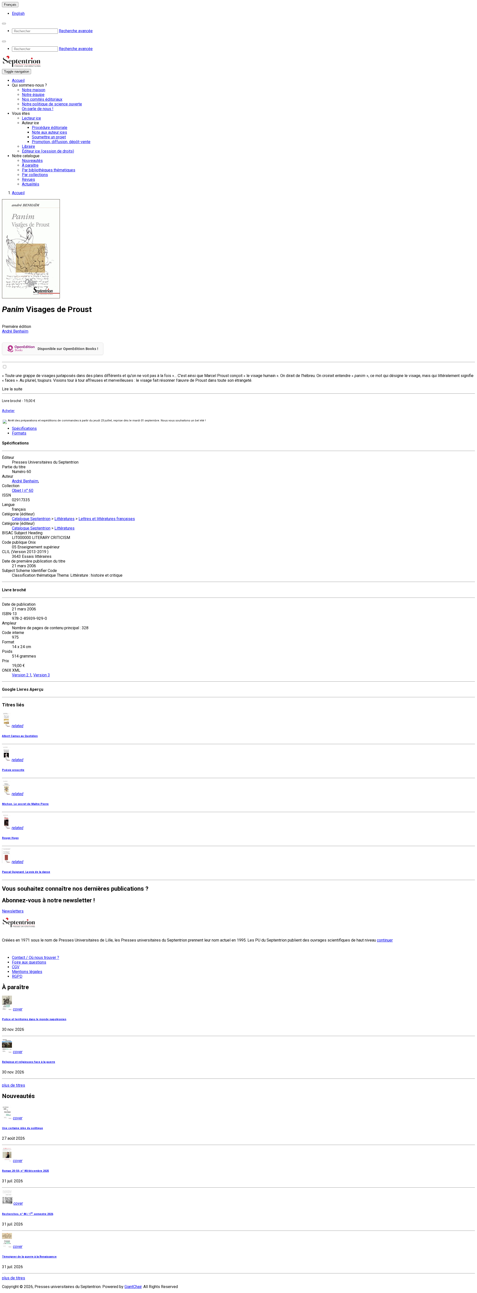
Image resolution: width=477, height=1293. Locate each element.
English (18, 13)
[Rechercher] (4, 23)
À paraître (30, 165)
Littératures (64, 518)
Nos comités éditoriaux (42, 99)
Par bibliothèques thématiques (48, 170)
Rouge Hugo (10, 838)
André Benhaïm (15, 331)
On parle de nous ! (37, 108)
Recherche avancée (76, 31)
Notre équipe (33, 94)
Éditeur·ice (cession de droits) (48, 151)
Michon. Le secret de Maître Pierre (25, 804)
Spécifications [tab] (24, 428)
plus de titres (13, 1085)
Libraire (28, 146)
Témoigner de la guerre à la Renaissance (29, 1256)
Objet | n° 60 (22, 490)
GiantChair (133, 1286)
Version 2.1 (22, 675)
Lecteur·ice (31, 118)
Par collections (35, 174)
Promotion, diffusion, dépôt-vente (61, 141)
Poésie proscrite (13, 770)
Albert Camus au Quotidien (20, 736)
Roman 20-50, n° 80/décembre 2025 (25, 1170)
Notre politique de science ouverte (52, 104)
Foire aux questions (29, 962)
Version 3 (41, 675)
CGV (15, 967)
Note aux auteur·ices (49, 132)
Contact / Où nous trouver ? (35, 957)
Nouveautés (32, 160)
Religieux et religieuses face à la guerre (28, 1062)
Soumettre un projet (49, 137)
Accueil (18, 80)
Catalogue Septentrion (31, 518)
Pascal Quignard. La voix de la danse (26, 872)
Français (10, 4)
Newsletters (13, 911)
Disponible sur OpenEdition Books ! (68, 348)
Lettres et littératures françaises (107, 518)
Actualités (30, 184)
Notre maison (33, 90)
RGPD (17, 976)
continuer (385, 940)
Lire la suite (12, 389)
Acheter (8, 411)
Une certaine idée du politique (22, 1128)
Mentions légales (27, 971)
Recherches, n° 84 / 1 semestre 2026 (27, 1214)
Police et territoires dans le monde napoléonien (34, 1019)
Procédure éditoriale (49, 127)
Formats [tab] (19, 433)
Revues (28, 179)
